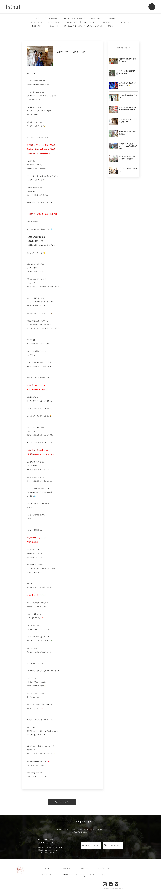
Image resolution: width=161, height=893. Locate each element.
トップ (36, 18)
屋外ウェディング (36, 22)
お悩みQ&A (65, 874)
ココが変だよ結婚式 (94, 18)
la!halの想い (112, 18)
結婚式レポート (54, 18)
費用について (85, 868)
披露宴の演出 (36, 26)
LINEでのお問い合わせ (113, 845)
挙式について (54, 26)
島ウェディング (89, 22)
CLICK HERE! (44, 773)
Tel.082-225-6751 (46, 842)
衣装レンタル (112, 26)
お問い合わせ (91, 845)
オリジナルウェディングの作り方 (74, 18)
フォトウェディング (124, 22)
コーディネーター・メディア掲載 (84, 876)
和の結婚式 (106, 22)
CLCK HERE (45, 776)
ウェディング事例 (47, 874)
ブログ (104, 874)
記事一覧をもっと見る (62, 802)
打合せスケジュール (66, 868)
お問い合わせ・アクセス (103, 868)
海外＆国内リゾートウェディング (74, 26)
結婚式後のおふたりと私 (94, 26)
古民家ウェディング (71, 22)
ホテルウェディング (54, 22)
